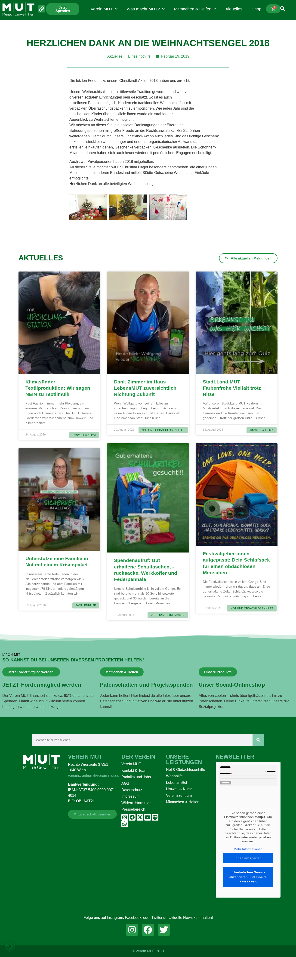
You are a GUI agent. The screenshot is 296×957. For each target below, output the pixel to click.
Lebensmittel (176, 782)
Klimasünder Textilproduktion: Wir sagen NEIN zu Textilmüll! (57, 388)
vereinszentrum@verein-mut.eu (93, 776)
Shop (256, 9)
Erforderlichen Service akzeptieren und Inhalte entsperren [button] (248, 877)
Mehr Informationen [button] (248, 849)
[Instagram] (124, 817)
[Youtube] (147, 817)
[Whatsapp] (124, 824)
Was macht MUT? (143, 9)
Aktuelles (233, 9)
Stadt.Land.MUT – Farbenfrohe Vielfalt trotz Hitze (232, 388)
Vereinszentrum (179, 795)
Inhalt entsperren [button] (248, 858)
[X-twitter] (140, 817)
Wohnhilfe (174, 776)
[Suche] (258, 740)
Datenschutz (131, 790)
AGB (125, 783)
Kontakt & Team (134, 770)
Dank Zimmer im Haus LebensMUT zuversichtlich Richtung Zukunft (145, 388)
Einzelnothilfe (139, 56)
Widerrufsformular (136, 803)
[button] (10, 947)
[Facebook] (132, 817)
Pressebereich (133, 809)
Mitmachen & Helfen (192, 9)
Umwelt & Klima (179, 789)
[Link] (41, 8)
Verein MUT (102, 9)
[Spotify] (155, 817)
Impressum (130, 796)
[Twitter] (164, 930)
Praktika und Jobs (136, 777)
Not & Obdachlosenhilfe (185, 770)
